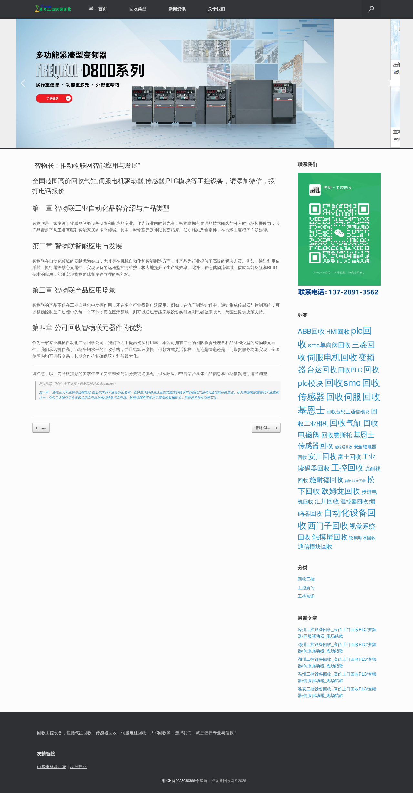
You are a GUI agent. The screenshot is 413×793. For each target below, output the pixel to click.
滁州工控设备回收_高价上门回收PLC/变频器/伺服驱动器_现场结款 (337, 647)
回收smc (343, 382)
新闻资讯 (177, 8)
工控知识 (306, 596)
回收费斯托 (336, 435)
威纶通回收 (343, 446)
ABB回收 (311, 331)
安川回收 (322, 456)
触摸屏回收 (330, 536)
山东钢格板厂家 (51, 766)
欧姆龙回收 (340, 490)
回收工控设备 (49, 732)
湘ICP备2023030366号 (180, 780)
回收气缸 (346, 422)
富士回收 (349, 456)
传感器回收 (106, 732)
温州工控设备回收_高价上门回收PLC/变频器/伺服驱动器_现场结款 (337, 677)
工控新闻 (306, 587)
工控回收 (347, 467)
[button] (371, 8)
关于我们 (216, 8)
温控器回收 (354, 501)
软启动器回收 (362, 537)
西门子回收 (328, 525)
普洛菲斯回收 (355, 480)
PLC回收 (158, 732)
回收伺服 (343, 396)
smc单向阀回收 (329, 344)
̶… (41, 427)
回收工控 (306, 579)
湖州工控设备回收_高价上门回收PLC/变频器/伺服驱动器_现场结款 (337, 662)
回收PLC (350, 369)
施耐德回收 (326, 479)
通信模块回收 (315, 546)
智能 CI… (266, 427)
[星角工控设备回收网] (52, 8)
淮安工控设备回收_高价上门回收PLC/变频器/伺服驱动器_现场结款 (337, 692)
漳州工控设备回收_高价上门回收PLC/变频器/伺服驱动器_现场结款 (337, 632)
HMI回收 (338, 331)
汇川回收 (327, 500)
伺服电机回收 (332, 356)
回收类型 (137, 8)
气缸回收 (83, 732)
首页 (102, 8)
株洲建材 (78, 766)
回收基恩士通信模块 (348, 411)
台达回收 (322, 369)
